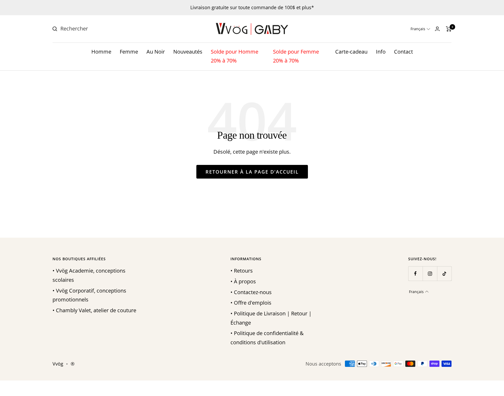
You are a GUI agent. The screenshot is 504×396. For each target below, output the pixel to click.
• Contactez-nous (251, 292)
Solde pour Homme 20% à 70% (234, 56)
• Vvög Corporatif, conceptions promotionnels (89, 295)
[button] (420, 29)
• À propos (243, 281)
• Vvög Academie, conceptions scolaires (88, 275)
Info (381, 51)
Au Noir (155, 51)
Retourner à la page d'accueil (252, 172)
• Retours (241, 270)
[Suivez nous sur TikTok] (444, 273)
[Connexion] (437, 29)
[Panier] (449, 29)
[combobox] (99, 28)
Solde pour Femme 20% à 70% (296, 56)
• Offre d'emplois (250, 302)
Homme (101, 51)
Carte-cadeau (351, 51)
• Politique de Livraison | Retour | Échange (271, 318)
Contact (403, 51)
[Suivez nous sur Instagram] (430, 273)
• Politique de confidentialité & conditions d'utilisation (267, 338)
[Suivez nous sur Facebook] (415, 273)
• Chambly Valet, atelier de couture (94, 310)
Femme (129, 51)
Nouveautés (187, 51)
